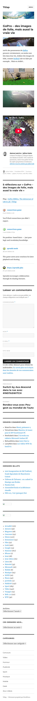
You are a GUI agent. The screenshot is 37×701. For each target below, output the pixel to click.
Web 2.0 (8, 594)
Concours (8, 534)
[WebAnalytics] (18, 515)
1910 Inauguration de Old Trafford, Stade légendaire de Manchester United (18, 474)
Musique (8, 573)
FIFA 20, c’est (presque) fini (16, 493)
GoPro (25, 50)
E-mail (6, 341)
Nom (5, 331)
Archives (6, 608)
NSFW (7, 575)
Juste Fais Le (24, 441)
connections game (14, 210)
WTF (6, 597)
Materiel (8, 564)
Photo (7, 578)
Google (7, 548)
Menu (31, 7)
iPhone (7, 553)
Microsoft (8, 567)
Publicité (8, 583)
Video (9, 173)
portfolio (8, 581)
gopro (14, 173)
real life (25, 173)
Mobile (7, 570)
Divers (7, 537)
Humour (28, 171)
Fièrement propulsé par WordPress (19, 697)
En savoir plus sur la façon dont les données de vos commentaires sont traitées (18, 370)
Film (6, 542)
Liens (7, 562)
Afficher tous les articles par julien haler (22, 164)
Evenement (9, 540)
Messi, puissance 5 (23, 427)
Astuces (8, 529)
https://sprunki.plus (15, 268)
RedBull (16, 59)
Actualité (8, 526)
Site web (6, 351)
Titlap (6, 7)
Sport (4, 173)
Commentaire (9, 302)
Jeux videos (9, 559)
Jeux (6, 556)
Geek (7, 545)
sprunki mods (12, 248)
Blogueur (8, 532)
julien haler (9, 171)
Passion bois (10, 485)
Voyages (8, 592)
